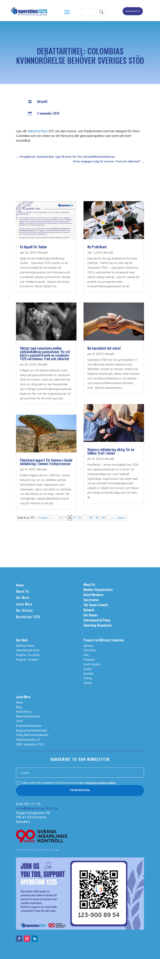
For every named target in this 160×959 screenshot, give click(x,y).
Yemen (88, 683)
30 (97, 518)
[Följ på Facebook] (19, 939)
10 (79, 518)
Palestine (89, 659)
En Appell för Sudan (33, 246)
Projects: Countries (28, 655)
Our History (24, 610)
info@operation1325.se (37, 808)
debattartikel (37, 131)
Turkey (88, 678)
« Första (42, 518)
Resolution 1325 (28, 616)
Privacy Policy (25, 849)
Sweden (89, 673)
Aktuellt (42, 101)
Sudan (88, 669)
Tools (19, 721)
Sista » (122, 518)
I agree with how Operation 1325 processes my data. (68, 782)
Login (56, 849)
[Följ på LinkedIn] (35, 939)
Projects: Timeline (27, 659)
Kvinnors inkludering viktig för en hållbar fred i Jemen (110, 451)
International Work (28, 650)
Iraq (86, 655)
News (19, 702)
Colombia (90, 650)
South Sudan (92, 664)
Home (20, 585)
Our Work (22, 597)
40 (103, 518)
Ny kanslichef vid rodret (104, 348)
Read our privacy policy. (101, 782)
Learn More (24, 604)
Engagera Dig (133, 11)
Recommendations (28, 716)
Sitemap (43, 849)
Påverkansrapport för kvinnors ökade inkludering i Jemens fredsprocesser (46, 461)
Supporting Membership (31, 730)
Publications (23, 711)
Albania (88, 645)
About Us (22, 591)
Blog (19, 707)
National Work (25, 645)
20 (90, 518)
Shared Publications (28, 726)
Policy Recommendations (32, 735)
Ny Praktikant (97, 246)
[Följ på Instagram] (27, 939)
